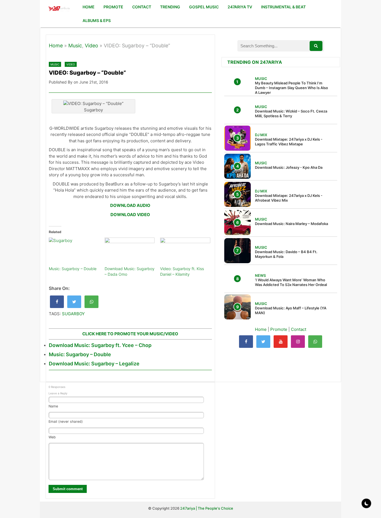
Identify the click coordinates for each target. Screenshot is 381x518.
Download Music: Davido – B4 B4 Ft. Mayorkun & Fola (286, 254)
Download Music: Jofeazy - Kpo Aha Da (288, 167)
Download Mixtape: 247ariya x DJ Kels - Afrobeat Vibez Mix (288, 197)
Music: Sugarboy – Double (73, 268)
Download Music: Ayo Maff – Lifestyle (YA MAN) (290, 310)
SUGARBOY (73, 313)
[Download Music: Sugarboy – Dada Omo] (130, 252)
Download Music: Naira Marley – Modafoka (291, 223)
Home (56, 45)
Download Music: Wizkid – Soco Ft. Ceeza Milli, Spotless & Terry (291, 113)
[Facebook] (246, 341)
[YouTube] (281, 341)
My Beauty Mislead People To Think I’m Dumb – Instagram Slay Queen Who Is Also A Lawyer (291, 88)
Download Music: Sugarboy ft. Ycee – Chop (100, 345)
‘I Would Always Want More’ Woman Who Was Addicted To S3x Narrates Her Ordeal (291, 282)
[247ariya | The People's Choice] (59, 9)
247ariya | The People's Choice (206, 508)
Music (75, 45)
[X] (263, 341)
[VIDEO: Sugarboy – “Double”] (57, 301)
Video (91, 45)
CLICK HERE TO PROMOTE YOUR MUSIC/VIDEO (130, 333)
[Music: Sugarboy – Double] (74, 252)
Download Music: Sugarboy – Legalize (94, 363)
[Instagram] (298, 341)
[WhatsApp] (315, 341)
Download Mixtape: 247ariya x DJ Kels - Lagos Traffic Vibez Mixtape (288, 141)
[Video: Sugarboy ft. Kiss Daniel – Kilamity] (185, 252)
